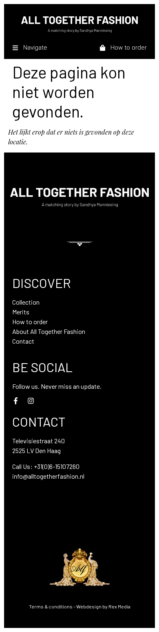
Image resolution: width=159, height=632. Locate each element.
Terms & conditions (51, 606)
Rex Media (119, 606)
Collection (26, 302)
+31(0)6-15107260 (57, 466)
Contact (23, 341)
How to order (30, 321)
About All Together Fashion (48, 331)
